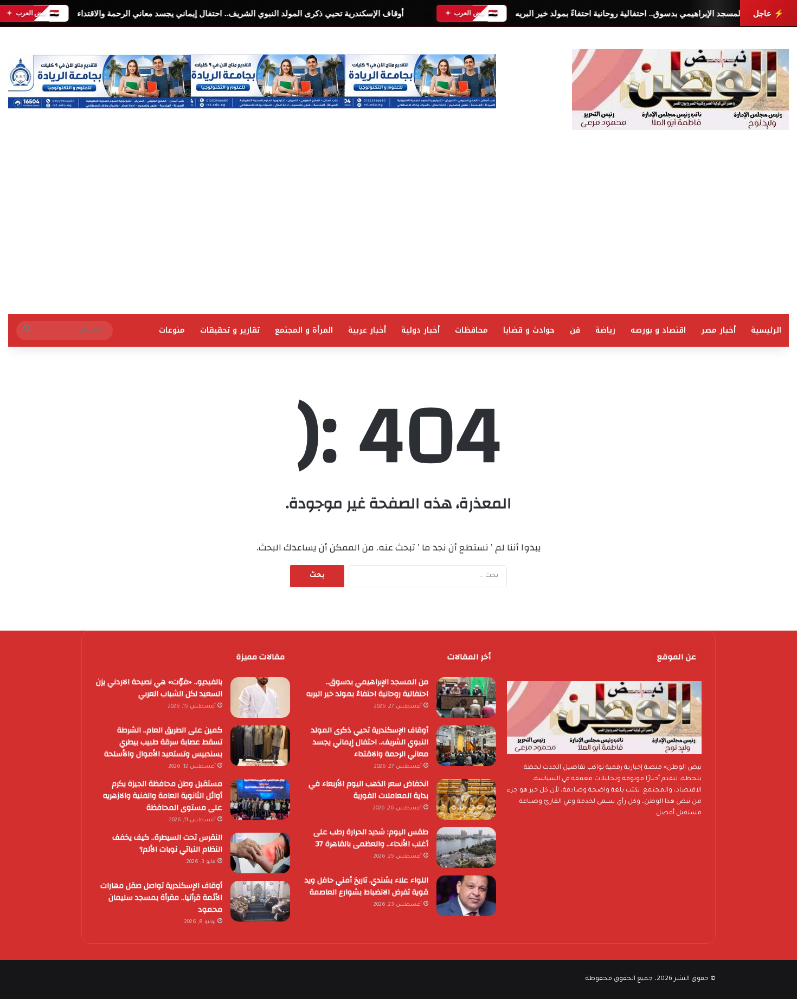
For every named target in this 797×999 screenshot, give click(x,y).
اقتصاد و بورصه (658, 330)
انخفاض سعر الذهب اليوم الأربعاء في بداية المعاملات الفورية (368, 790)
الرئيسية (766, 330)
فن (575, 330)
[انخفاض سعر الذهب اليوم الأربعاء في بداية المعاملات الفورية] (466, 799)
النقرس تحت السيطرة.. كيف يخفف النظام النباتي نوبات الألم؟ (167, 844)
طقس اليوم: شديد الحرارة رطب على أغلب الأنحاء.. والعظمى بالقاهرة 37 (370, 838)
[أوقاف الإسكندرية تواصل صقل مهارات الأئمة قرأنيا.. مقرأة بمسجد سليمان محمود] (260, 901)
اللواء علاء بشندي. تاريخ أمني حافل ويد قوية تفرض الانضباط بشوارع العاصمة (366, 886)
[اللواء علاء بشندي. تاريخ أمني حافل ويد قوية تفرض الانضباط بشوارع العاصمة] (466, 895)
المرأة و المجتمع (304, 330)
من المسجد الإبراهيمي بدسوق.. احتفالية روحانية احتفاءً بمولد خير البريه (635, 13)
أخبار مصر (718, 330)
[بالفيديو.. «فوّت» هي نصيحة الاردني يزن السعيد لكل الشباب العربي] (260, 697)
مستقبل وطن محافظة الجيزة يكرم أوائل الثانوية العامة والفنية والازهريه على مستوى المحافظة (162, 796)
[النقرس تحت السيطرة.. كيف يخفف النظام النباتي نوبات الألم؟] (260, 853)
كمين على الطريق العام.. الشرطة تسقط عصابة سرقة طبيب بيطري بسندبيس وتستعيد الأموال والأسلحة (163, 742)
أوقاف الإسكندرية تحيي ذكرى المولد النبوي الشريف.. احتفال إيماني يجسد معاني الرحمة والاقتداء (239, 13)
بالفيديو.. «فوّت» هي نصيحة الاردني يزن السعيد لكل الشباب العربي (159, 688)
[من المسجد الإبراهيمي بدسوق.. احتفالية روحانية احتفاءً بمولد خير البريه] (466, 697)
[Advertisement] (398, 233)
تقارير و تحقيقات (230, 330)
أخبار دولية (420, 330)
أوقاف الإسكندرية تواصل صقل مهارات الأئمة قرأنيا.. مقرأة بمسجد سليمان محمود (161, 898)
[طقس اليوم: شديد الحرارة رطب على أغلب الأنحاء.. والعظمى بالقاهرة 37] (466, 847)
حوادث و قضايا (529, 330)
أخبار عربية (367, 330)
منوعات (172, 330)
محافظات (471, 330)
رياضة (605, 330)
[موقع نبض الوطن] (680, 89)
